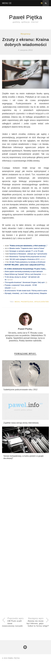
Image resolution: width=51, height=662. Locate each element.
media (17, 301)
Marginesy (25, 34)
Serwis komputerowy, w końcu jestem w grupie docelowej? (23, 457)
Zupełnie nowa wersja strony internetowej (20, 423)
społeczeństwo (41, 301)
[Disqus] (25, 504)
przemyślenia (27, 301)
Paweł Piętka (14, 658)
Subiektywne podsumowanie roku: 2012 (20, 389)
